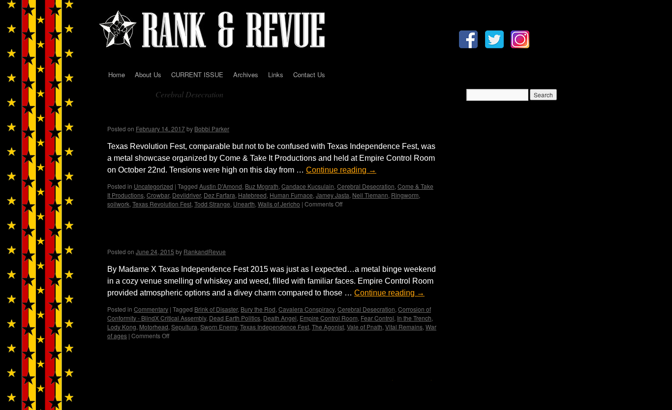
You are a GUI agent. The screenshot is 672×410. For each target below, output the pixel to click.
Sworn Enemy (218, 326)
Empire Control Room (329, 318)
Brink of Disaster (216, 309)
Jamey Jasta (332, 195)
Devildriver (186, 195)
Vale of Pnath (364, 326)
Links (275, 74)
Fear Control (377, 318)
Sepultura (184, 326)
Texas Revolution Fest (162, 116)
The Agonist (328, 326)
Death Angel (280, 318)
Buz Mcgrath (261, 186)
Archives (245, 74)
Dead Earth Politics (234, 318)
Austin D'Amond (220, 186)
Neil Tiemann (370, 195)
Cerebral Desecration (366, 186)
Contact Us (309, 74)
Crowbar (158, 195)
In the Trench (414, 318)
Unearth (244, 204)
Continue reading (341, 170)
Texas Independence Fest (274, 326)
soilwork (118, 204)
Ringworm (405, 195)
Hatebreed (252, 195)
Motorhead (153, 326)
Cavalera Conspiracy (306, 309)
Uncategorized (153, 186)
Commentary (151, 309)
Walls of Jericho (279, 204)
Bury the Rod (258, 309)
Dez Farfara (219, 195)
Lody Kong (121, 326)
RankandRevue (204, 251)
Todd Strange (212, 204)
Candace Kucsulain (307, 186)
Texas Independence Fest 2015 (184, 238)
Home (116, 74)
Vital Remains (404, 326)
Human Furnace (291, 195)
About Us (148, 74)
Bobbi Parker (211, 128)
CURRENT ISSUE (197, 74)
